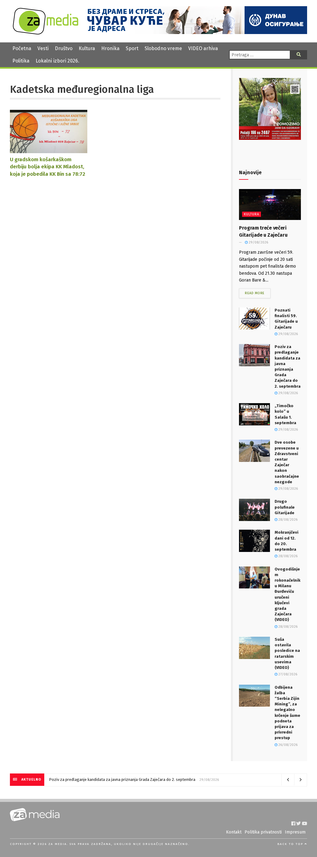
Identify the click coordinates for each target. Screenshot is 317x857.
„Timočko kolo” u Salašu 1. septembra (77, 779)
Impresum (295, 832)
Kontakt (233, 832)
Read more (255, 293)
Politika (20, 61)
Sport (132, 48)
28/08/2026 (287, 520)
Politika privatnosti (263, 832)
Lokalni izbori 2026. (57, 61)
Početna (21, 48)
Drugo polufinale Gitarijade (285, 507)
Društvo (63, 48)
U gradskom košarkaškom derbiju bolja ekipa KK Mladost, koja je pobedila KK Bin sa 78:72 (47, 166)
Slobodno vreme (163, 48)
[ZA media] (45, 33)
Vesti (43, 48)
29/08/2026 (258, 242)
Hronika (110, 48)
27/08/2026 (287, 674)
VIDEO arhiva (203, 48)
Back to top (291, 844)
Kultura (87, 48)
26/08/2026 (287, 745)
